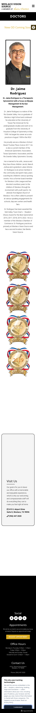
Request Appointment (18, 637)
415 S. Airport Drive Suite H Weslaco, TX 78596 (18, 667)
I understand (18, 707)
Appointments (28, 711)
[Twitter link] (16, 618)
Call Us (10, 711)
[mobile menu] (33, 6)
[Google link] (24, 618)
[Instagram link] (20, 618)
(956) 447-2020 (15, 516)
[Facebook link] (12, 618)
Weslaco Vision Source (11, 6)
